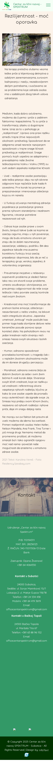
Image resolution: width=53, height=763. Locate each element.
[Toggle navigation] (48, 5)
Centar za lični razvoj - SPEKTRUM (27, 5)
